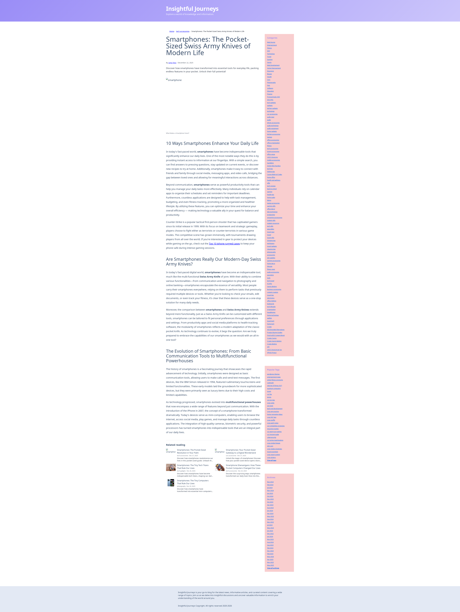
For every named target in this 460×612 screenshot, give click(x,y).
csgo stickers (271, 457)
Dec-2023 (270, 499)
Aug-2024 (270, 542)
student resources (273, 223)
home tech (270, 324)
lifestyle (269, 266)
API (268, 347)
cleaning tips (271, 249)
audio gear (270, 117)
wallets (269, 318)
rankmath (270, 383)
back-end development (274, 409)
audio (269, 120)
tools (268, 278)
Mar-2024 (270, 491)
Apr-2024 (270, 514)
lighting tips (271, 172)
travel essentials (272, 452)
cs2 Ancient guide (273, 435)
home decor (271, 264)
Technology (271, 54)
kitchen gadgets (272, 108)
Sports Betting (272, 287)
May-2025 (270, 565)
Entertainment (272, 45)
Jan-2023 (270, 531)
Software (270, 88)
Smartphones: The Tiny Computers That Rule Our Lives (193, 482)
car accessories (272, 114)
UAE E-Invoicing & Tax (274, 350)
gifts (268, 183)
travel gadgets (272, 246)
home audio (271, 197)
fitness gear (271, 269)
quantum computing (274, 389)
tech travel (270, 281)
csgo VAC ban (271, 417)
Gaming (269, 60)
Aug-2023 (270, 508)
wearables (270, 229)
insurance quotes (273, 429)
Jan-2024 (270, 511)
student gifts (271, 220)
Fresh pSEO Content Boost (276, 335)
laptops (269, 137)
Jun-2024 (270, 537)
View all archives (273, 568)
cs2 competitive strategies (276, 426)
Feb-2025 (270, 554)
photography (271, 252)
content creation (272, 292)
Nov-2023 (270, 539)
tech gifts (270, 226)
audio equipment (272, 128)
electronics (270, 298)
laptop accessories (273, 203)
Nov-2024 (270, 482)
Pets (268, 85)
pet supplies (271, 258)
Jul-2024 (270, 488)
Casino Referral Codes (274, 174)
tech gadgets (271, 103)
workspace (270, 243)
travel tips (270, 295)
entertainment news (274, 377)
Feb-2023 (270, 548)
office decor (271, 209)
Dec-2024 (270, 551)
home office (271, 177)
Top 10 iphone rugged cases (224, 243)
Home (171, 31)
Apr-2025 (270, 559)
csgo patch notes (272, 423)
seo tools (270, 406)
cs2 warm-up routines (274, 432)
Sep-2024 (270, 519)
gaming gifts (271, 206)
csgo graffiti (271, 420)
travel (269, 235)
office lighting (271, 301)
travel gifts (270, 238)
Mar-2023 (270, 522)
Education (270, 91)
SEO (268, 51)
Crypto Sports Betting (274, 341)
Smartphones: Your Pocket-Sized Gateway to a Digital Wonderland (241, 451)
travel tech (270, 321)
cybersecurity (271, 437)
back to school (272, 189)
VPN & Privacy (271, 353)
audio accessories (273, 272)
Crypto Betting (272, 344)
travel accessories (273, 151)
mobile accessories (273, 160)
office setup (271, 154)
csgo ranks (270, 403)
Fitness (269, 48)
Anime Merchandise (274, 166)
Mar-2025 (270, 562)
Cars (268, 80)
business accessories (274, 289)
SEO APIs (270, 100)
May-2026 (270, 557)
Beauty (269, 74)
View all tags (271, 460)
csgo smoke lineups (273, 443)
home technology (273, 315)
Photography (271, 83)
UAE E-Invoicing (272, 157)
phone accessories (273, 123)
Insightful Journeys (192, 8)
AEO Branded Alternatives (276, 330)
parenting (270, 275)
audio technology (273, 126)
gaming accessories (273, 261)
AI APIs (269, 284)
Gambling (270, 163)
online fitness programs (275, 380)
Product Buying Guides (274, 333)
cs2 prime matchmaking (275, 440)
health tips (270, 195)
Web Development (273, 65)
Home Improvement (274, 68)
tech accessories (182, 31)
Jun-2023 (270, 493)
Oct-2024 (270, 496)
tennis (269, 397)
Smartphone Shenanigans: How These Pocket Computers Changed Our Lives (243, 466)
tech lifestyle (271, 307)
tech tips (270, 169)
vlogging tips (271, 241)
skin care (270, 446)
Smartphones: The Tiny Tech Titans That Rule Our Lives (193, 466)
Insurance (270, 71)
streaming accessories (274, 218)
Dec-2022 (270, 534)
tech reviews (271, 186)
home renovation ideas (274, 414)
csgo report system (273, 455)
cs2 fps (269, 394)
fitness (269, 146)
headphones (271, 312)
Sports (269, 62)
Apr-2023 (270, 505)
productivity (271, 215)
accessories (271, 255)
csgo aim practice (273, 412)
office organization (273, 143)
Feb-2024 (270, 485)
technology (270, 111)
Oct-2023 (270, 502)
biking (269, 200)
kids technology (272, 212)
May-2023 (270, 516)
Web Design (271, 42)
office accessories (273, 140)
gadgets (270, 106)
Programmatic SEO (273, 97)
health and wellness (273, 180)
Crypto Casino (271, 338)
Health (269, 77)
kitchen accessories (273, 134)
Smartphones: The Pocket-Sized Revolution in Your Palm (191, 451)
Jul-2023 (270, 525)
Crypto (269, 327)
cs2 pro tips (271, 400)
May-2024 (270, 528)
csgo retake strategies (274, 449)
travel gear (270, 232)
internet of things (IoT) (274, 386)
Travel (269, 57)
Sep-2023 (270, 545)
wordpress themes (273, 374)
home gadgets (272, 131)
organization (271, 310)
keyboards (270, 304)
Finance (269, 94)
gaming (269, 192)
